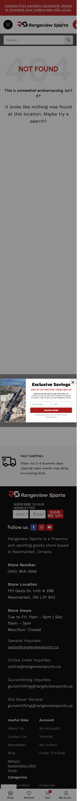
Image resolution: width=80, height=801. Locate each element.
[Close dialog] (73, 382)
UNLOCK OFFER (51, 410)
